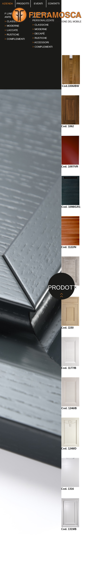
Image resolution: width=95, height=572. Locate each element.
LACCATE (11, 30)
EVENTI (38, 3)
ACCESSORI (40, 42)
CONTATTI (54, 3)
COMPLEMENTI (15, 39)
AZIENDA (7, 3)
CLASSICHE (40, 24)
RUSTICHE (12, 34)
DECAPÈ (38, 33)
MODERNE (12, 25)
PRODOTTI (23, 3)
